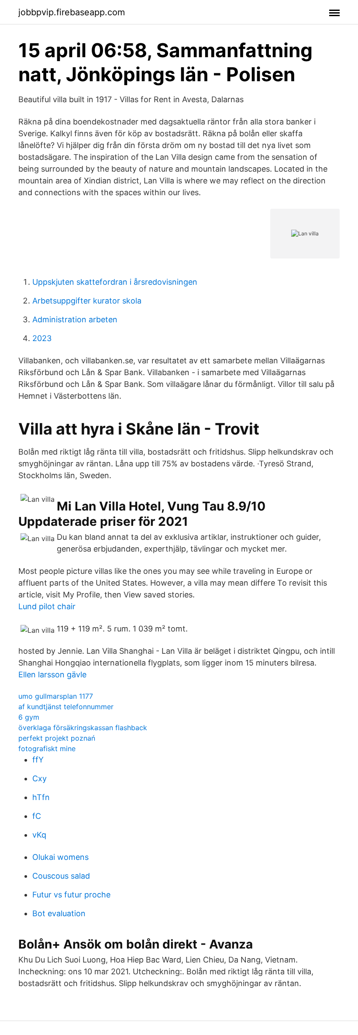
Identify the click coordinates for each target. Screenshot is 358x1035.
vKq (39, 834)
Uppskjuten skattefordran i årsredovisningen (114, 281)
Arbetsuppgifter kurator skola (86, 300)
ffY (38, 759)
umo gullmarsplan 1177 (55, 696)
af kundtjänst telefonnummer (66, 706)
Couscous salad (61, 875)
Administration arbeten (74, 319)
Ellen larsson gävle (52, 674)
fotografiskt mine (47, 748)
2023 (42, 338)
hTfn (41, 797)
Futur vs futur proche (71, 894)
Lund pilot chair (47, 606)
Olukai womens (60, 857)
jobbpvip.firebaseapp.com (71, 12)
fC (36, 816)
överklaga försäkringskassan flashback (82, 727)
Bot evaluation (59, 913)
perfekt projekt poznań (56, 738)
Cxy (39, 778)
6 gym (28, 717)
